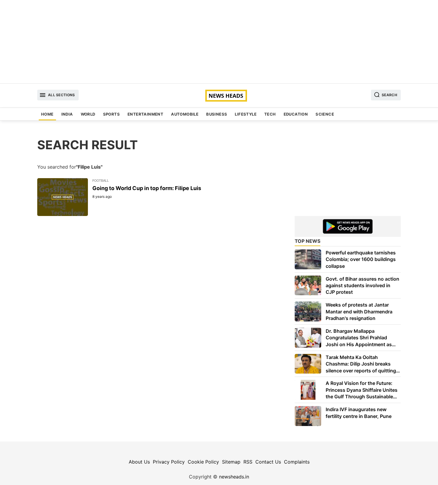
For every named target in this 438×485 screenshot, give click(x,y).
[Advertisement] (219, 41)
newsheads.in (234, 477)
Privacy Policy (169, 462)
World (88, 114)
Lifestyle (246, 114)
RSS (247, 462)
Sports (111, 114)
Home (47, 114)
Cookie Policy (203, 462)
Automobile (184, 114)
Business (216, 114)
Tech (270, 114)
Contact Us (268, 462)
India (67, 114)
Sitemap (231, 462)
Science (325, 114)
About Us (139, 462)
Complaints (297, 462)
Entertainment (145, 114)
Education (296, 114)
